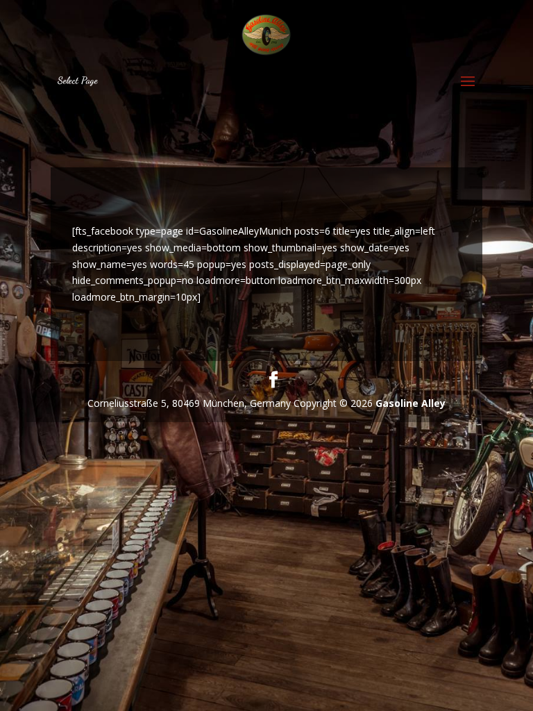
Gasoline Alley (410, 403)
